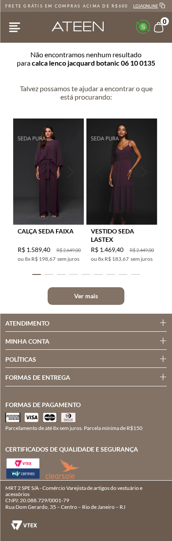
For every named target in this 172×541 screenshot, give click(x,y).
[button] (26, 171)
